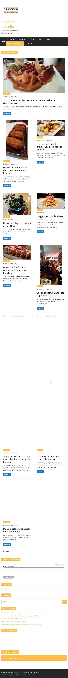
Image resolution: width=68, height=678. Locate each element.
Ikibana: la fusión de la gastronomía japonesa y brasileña (15, 270)
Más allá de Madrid (13, 43)
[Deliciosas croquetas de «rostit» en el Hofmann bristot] (17, 140)
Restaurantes (11, 39)
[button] (21, 43)
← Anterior (5, 645)
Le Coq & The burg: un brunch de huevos (48, 458)
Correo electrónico (33, 660)
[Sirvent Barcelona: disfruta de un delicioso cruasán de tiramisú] (17, 382)
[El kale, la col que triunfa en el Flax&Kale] (17, 204)
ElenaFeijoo (15, 97)
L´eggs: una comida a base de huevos (50, 217)
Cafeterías (22, 39)
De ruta (39, 39)
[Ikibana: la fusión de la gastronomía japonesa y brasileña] (17, 252)
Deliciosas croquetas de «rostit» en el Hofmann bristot (15, 170)
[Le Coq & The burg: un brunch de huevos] (51, 382)
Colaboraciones (30, 43)
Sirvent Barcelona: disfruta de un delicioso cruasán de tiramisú (16, 459)
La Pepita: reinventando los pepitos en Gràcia (50, 294)
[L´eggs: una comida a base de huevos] (51, 201)
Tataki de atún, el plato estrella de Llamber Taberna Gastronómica (29, 101)
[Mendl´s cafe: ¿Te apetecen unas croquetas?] (17, 548)
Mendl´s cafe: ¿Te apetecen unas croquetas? (16, 624)
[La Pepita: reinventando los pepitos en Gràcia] (51, 265)
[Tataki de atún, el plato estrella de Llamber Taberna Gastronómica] (34, 75)
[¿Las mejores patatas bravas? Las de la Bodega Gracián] (51, 128)
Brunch (31, 39)
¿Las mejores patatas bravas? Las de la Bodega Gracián (49, 146)
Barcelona (6, 93)
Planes (47, 39)
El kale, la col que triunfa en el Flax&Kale (17, 224)
